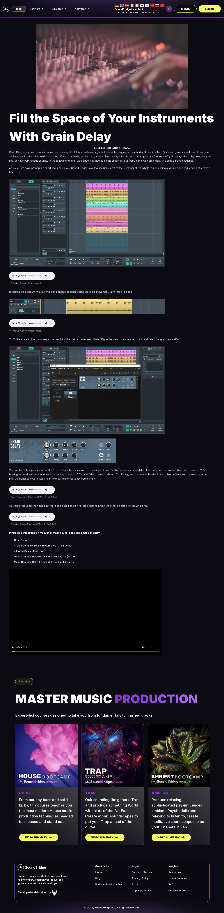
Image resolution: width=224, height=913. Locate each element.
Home (98, 872)
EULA (135, 884)
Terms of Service (142, 872)
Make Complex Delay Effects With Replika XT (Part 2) (44, 562)
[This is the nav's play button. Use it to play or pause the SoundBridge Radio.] (169, 9)
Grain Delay (20, 540)
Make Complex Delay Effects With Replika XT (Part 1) (44, 556)
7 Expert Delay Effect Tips (29, 551)
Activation (80, 8)
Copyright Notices (142, 890)
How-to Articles (178, 878)
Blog (18, 8)
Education (57, 8)
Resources (175, 872)
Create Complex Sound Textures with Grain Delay (42, 545)
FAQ (171, 884)
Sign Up (210, 8)
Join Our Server (181, 890)
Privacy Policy (140, 878)
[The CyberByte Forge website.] (54, 892)
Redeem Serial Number (108, 884)
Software (35, 8)
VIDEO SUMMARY (36, 837)
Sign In (185, 8)
